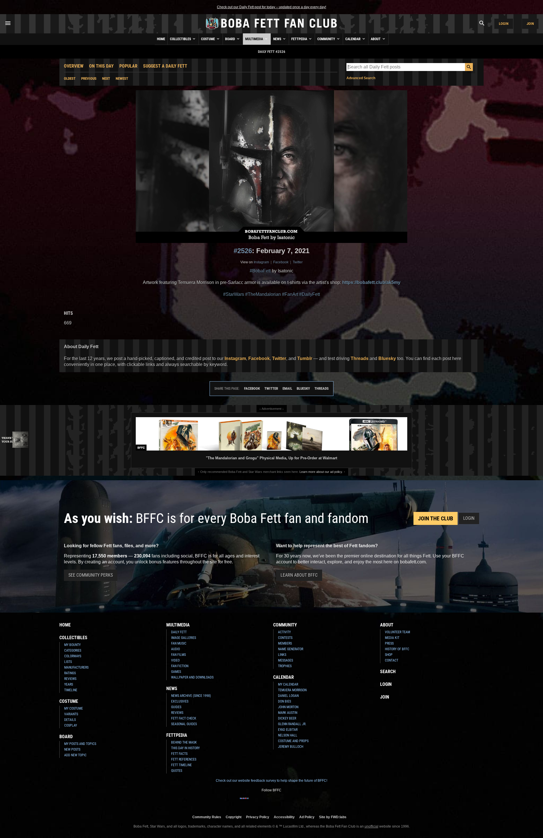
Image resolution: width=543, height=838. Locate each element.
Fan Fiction (179, 666)
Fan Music (178, 643)
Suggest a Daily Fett (165, 66)
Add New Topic (75, 755)
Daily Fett (179, 632)
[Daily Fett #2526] (271, 166)
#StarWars (233, 294)
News (277, 39)
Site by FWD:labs (332, 817)
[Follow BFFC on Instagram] (253, 801)
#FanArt (290, 294)
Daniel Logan (288, 696)
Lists (68, 662)
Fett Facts (179, 754)
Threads (360, 358)
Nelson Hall (287, 735)
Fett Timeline (181, 765)
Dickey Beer (287, 718)
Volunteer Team (397, 632)
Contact (391, 660)
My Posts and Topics (80, 744)
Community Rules (206, 817)
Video (175, 660)
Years (68, 684)
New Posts (72, 749)
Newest (122, 78)
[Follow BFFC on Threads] (289, 801)
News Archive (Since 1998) (191, 696)
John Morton (288, 707)
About (376, 39)
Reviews (70, 679)
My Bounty (72, 645)
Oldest (70, 78)
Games (176, 672)
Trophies (285, 666)
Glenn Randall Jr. (292, 724)
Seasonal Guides (184, 724)
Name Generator (290, 649)
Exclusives (179, 701)
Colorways (72, 656)
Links (282, 655)
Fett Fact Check (183, 718)
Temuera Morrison (292, 690)
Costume (208, 39)
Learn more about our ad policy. (321, 471)
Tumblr (304, 358)
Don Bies (284, 701)
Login (503, 23)
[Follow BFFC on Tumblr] (271, 801)
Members (285, 643)
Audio (175, 649)
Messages (285, 660)
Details (70, 720)
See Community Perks (90, 575)
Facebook (280, 262)
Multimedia (254, 39)
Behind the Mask (184, 742)
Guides (176, 707)
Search (388, 671)
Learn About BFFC (299, 575)
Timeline (70, 690)
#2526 (243, 251)
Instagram (261, 262)
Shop (389, 655)
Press (389, 643)
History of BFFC (397, 649)
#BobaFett (260, 270)
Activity (284, 632)
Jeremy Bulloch (290, 747)
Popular (128, 66)
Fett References (183, 759)
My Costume (73, 708)
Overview (73, 66)
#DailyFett (309, 294)
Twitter (298, 262)
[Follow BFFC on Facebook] (244, 801)
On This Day (101, 66)
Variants (71, 714)
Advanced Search (360, 78)
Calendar (353, 39)
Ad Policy (306, 817)
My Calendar (288, 684)
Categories (72, 650)
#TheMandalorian (263, 294)
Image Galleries (183, 638)
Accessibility (284, 817)
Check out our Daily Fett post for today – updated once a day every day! (271, 7)
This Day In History (185, 748)
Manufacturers (76, 667)
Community (326, 39)
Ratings (70, 673)
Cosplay (70, 725)
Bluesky (387, 358)
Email (287, 388)
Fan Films (178, 655)
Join (530, 23)
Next (106, 78)
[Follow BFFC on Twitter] (262, 801)
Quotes (176, 771)
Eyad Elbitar (288, 730)
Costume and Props (293, 741)
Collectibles (181, 39)
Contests (285, 638)
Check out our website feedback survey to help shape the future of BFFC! (271, 781)
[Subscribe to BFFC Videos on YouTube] (280, 801)
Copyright (234, 817)
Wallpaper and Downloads (192, 677)
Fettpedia (299, 39)
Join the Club (435, 518)
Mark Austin (287, 713)
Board (230, 39)
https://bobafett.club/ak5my (371, 282)
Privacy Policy (257, 817)
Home (161, 39)
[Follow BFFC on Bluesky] (298, 801)
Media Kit (392, 638)
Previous (88, 78)
